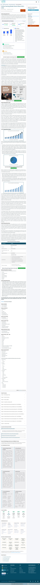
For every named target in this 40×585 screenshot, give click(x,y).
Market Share (29, 18)
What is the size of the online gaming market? (8, 428)
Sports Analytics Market (6, 558)
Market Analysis (30, 17)
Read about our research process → (15, 552)
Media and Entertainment (12, 4)
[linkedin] (30, 581)
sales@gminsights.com (33, 572)
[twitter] (33, 581)
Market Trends (30, 16)
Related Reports (30, 24)
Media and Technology (5, 4)
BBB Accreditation (8, 514)
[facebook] (35, 581)
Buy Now (34, 10)
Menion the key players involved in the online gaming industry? (11, 437)
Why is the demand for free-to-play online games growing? (10, 433)
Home (1, 4)
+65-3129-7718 (32, 571)
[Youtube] (38, 581)
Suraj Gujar (20, 390)
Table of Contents (30, 20)
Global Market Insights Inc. (4, 581)
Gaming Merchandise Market (7, 556)
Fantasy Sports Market (6, 559)
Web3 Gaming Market (6, 560)
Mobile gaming (3, 65)
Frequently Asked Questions (31, 21)
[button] (25, 393)
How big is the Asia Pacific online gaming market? (9, 435)
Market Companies (30, 19)
